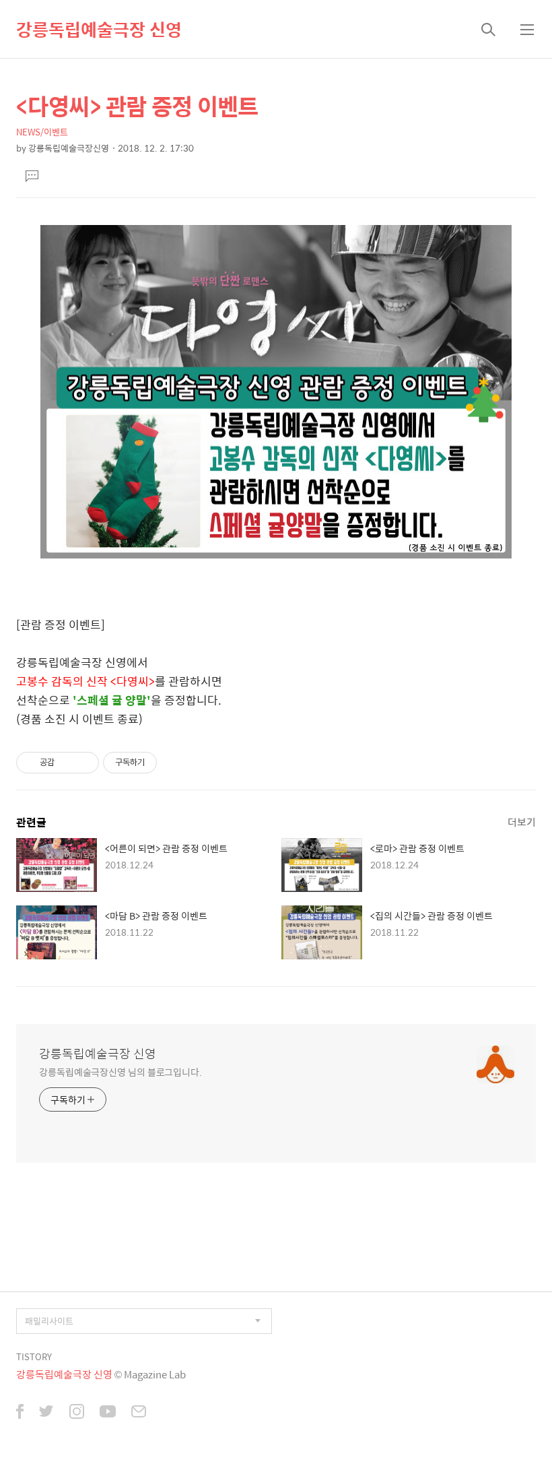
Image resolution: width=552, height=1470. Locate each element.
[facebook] (20, 1412)
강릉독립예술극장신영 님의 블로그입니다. (120, 1071)
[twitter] (46, 1412)
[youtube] (108, 1412)
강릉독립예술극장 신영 (99, 28)
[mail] (138, 1412)
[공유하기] (67, 763)
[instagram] (76, 1412)
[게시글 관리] (83, 763)
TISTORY (34, 1356)
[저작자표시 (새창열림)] (163, 762)
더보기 (522, 821)
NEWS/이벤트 (42, 132)
